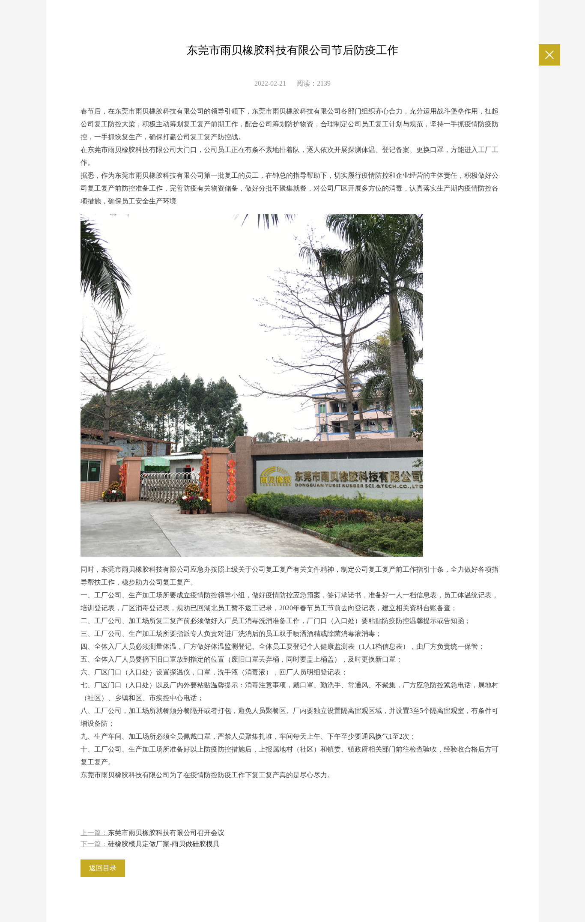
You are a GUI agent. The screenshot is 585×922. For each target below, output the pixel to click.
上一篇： (152, 832)
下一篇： (150, 843)
